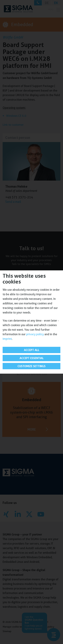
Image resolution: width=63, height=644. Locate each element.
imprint (7, 338)
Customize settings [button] (32, 366)
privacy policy (35, 334)
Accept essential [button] (32, 358)
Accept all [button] (31, 350)
